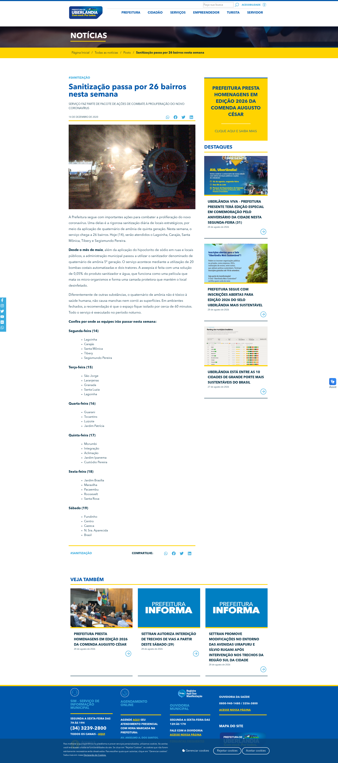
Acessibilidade (251, 5)
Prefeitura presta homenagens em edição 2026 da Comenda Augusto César (236, 101)
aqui (101, 734)
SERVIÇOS (178, 12)
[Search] (237, 5)
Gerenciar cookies (197, 750)
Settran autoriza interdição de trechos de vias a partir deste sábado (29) (168, 639)
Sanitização (80, 77)
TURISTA (233, 12)
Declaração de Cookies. (95, 755)
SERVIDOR (255, 12)
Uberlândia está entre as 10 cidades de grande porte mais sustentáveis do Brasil (236, 378)
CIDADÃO (155, 12)
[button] (168, 117)
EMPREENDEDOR (206, 12)
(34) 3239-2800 (88, 728)
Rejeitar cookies (227, 750)
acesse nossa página (185, 735)
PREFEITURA (130, 12)
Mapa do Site (231, 726)
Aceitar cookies (256, 750)
